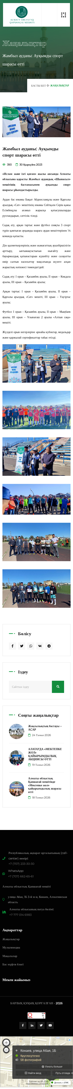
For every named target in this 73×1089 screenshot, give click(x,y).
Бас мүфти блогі (13, 964)
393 (9, 164)
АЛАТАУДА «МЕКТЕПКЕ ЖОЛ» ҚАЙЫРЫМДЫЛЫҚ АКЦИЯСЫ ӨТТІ (45, 754)
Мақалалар (9, 956)
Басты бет (38, 85)
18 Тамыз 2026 (40, 797)
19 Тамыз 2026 (40, 764)
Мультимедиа (11, 947)
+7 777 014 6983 (20, 915)
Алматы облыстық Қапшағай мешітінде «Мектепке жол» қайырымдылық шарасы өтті (44, 785)
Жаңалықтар (11, 939)
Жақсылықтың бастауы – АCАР (45, 727)
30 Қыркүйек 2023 (30, 164)
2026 (59, 1003)
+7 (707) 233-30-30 (21, 864)
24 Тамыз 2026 (41, 735)
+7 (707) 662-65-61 (21, 876)
